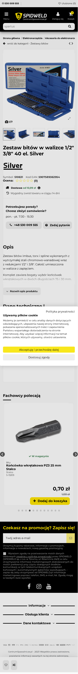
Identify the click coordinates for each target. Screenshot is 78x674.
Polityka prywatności (60, 311)
